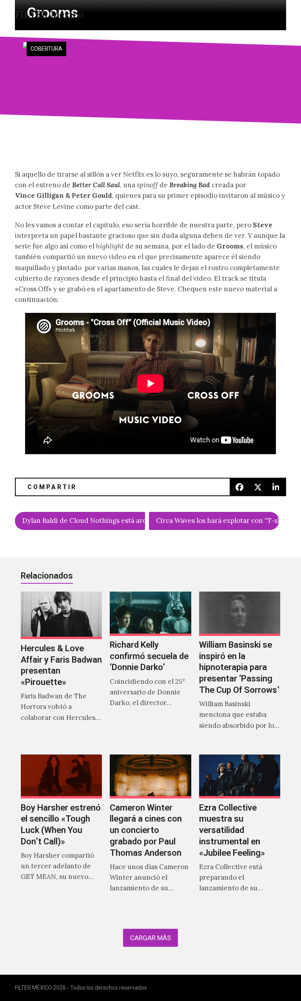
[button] (265, 14)
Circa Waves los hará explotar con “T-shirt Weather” (217, 520)
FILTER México (49, 15)
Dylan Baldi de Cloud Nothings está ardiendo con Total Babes (83, 520)
